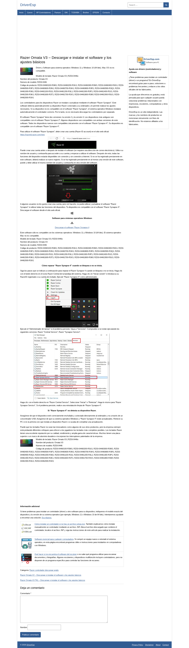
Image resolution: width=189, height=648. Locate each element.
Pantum (58, 12)
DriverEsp (28, 5)
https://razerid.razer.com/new (32, 135)
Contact (166, 645)
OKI (66, 12)
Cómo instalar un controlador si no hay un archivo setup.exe (60, 524)
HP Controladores (43, 12)
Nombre (23, 627)
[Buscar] (166, 4)
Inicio (21, 12)
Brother (86, 12)
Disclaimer (149, 645)
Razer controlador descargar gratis (44, 570)
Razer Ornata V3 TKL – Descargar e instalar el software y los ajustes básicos (52, 580)
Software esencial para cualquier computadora (54, 539)
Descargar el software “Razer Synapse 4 (72, 227)
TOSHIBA (75, 12)
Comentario (25, 593)
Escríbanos (46, 518)
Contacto (106, 12)
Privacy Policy (137, 645)
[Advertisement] (94, 35)
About (158, 645)
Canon (30, 12)
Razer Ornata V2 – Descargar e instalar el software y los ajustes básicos (50, 575)
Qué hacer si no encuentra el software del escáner (56, 554)
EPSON (96, 12)
